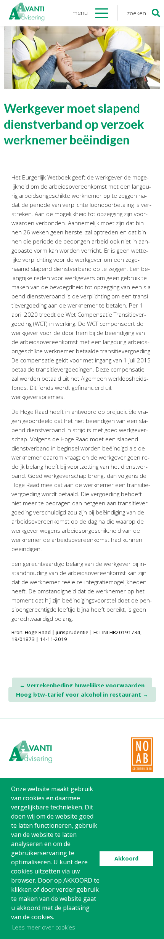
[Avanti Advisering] (27, 13)
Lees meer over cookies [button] (43, 927)
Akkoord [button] (126, 858)
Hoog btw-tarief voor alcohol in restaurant (82, 694)
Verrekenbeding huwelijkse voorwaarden (82, 685)
